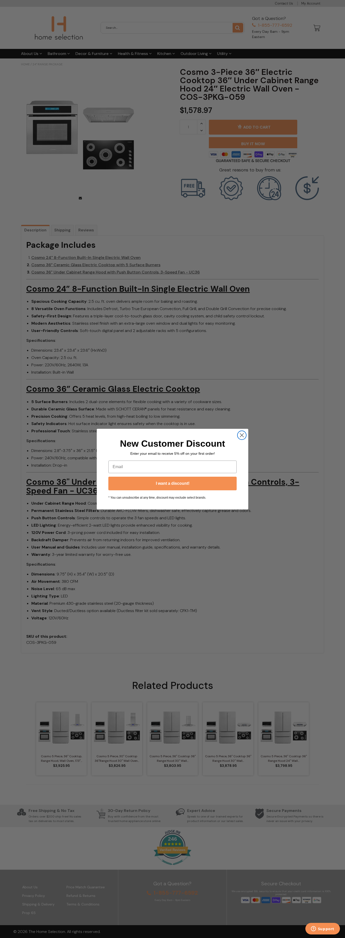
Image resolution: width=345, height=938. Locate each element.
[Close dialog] (241, 435)
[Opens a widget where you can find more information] (322, 929)
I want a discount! (172, 483)
